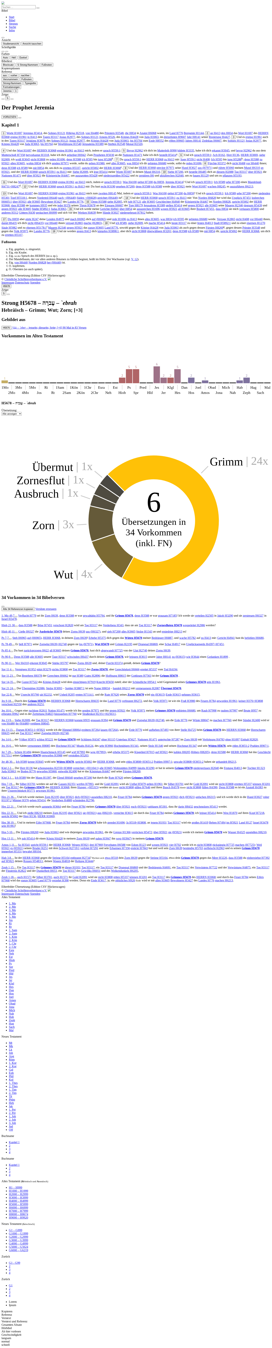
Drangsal (148, 644)
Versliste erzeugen (45, 608)
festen (205, 223)
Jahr (194, 137)
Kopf (256, 812)
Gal (11, 1069)
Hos (11, 993)
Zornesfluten (169, 625)
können (261, 784)
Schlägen (90, 739)
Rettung (84, 861)
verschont (63, 625)
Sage (188, 159)
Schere (22, 752)
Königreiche (57, 175)
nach (67, 197)
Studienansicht (11, 43)
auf (99, 219)
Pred (11, 970)
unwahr (189, 761)
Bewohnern (181, 880)
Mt (10, 1042)
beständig (193, 848)
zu (169, 159)
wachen (216, 186)
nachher (25, 75)
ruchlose (38, 710)
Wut (102, 644)
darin (185, 806)
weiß (22, 159)
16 (70, 209)
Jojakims (35, 140)
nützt (44, 669)
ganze (96, 227)
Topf (18, 197)
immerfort (11, 851)
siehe (114, 201)
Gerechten (57, 675)
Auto (5, 57)
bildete (185, 150)
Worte (14, 133)
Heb (11, 1103)
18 (106, 223)
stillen (142, 787)
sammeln (51, 806)
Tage (59, 656)
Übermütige (33, 688)
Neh (11, 953)
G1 (11, 1285)
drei (96, 844)
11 (4, 182)
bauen (201, 175)
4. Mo (12, 913)
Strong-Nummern (27, 64)
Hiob (12, 960)
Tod (170, 669)
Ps (10, 963)
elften (176, 140)
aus (5, 75)
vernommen (38, 745)
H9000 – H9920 (18, 1217)
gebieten (157, 163)
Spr (11, 966)
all (184, 208)
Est (11, 956)
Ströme (61, 857)
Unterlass (126, 739)
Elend (65, 777)
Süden (87, 197)
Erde (180, 720)
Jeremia (7, 91)
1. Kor (12, 1062)
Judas (58, 208)
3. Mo (12, 910)
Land (176, 133)
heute (179, 223)
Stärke (60, 663)
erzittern (90, 729)
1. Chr (12, 943)
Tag (240, 171)
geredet (116, 822)
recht (108, 186)
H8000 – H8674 (18, 1214)
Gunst (30, 682)
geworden (226, 700)
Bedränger (162, 637)
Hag (11, 1023)
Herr (232, 155)
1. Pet (12, 1109)
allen (17, 163)
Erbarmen (120, 848)
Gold (111, 784)
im (232, 822)
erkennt (38, 663)
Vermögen (25, 669)
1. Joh (12, 1116)
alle (33, 201)
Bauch (171, 787)
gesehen (125, 186)
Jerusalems (93, 144)
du (159, 182)
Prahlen (259, 745)
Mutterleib (167, 150)
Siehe (80, 171)
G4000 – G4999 (18, 1243)
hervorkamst (37, 155)
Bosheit (205, 208)
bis (136, 140)
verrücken (141, 832)
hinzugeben (65, 713)
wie (192, 656)
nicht (38, 159)
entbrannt (80, 857)
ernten (84, 694)
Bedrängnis (159, 867)
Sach (12, 1026)
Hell (14, 57)
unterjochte (169, 739)
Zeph (12, 1020)
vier (175, 844)
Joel (11, 996)
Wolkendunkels (124, 870)
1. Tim (12, 1089)
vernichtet (86, 768)
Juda (151, 137)
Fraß (188, 700)
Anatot (148, 133)
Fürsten (214, 227)
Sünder (251, 720)
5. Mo (12, 916)
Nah (11, 1013)
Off (11, 1129)
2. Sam (13, 933)
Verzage (226, 219)
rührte (226, 167)
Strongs (13, 23)
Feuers (208, 700)
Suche (12, 27)
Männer (20, 800)
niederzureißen (116, 175)
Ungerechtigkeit (21, 790)
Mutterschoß (13, 155)
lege (101, 171)
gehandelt (226, 761)
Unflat (138, 784)
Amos (12, 1000)
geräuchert (46, 212)
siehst (145, 182)
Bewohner (51, 201)
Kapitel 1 (14, 1142)
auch (24, 877)
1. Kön (13, 936)
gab (28, 838)
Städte (41, 208)
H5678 (6, 286)
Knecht (105, 682)
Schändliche (144, 682)
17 (4, 219)
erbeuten (10, 713)
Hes (11, 986)
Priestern (114, 133)
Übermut (171, 688)
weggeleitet (194, 625)
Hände (111, 212)
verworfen (51, 755)
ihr (22, 723)
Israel (9, 618)
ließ (25, 644)
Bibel (12, 20)
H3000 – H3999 (18, 1197)
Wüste (201, 720)
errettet (148, 669)
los (86, 644)
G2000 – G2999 (18, 1236)
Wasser (236, 832)
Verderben (61, 800)
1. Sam (13, 930)
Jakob (225, 615)
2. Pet (12, 1113)
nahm (103, 838)
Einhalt (249, 739)
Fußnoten (47, 64)
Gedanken (217, 656)
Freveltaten (114, 844)
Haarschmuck (53, 752)
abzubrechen (172, 175)
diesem (225, 171)
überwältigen (159, 231)
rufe (134, 201)
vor (252, 163)
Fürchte (217, 163)
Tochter (256, 768)
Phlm (12, 1099)
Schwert (69, 848)
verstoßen (78, 755)
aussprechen (148, 208)
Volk (21, 231)
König (54, 838)
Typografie (30, 83)
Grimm (124, 615)
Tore (136, 205)
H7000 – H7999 (18, 1210)
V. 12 (134, 259)
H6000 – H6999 (18, 1207)
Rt (10, 926)
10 (164, 172)
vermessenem (147, 688)
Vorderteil (47, 197)
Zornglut (53, 644)
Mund (252, 167)
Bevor (135, 150)
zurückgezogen (36, 650)
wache (187, 637)
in (32, 137)
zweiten (107, 193)
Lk (10, 1049)
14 (126, 198)
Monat (134, 144)
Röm (12, 1059)
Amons (107, 137)
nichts (60, 669)
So (24, 844)
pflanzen (232, 175)
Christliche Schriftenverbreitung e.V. (25, 279)
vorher (14, 75)
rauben (229, 710)
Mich (12, 1010)
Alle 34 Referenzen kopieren (18, 609)
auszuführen (241, 186)
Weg (230, 812)
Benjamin (194, 133)
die (130, 133)
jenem (159, 822)
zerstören (146, 175)
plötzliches (125, 880)
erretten (71, 167)
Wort (245, 133)
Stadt (222, 223)
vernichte (123, 812)
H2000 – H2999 (18, 1194)
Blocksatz (8, 64)
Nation (56, 710)
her (54, 262)
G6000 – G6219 (18, 1250)
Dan (11, 990)
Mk (11, 1046)
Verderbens (113, 625)
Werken (87, 212)
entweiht (67, 771)
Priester (251, 227)
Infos (12, 30)
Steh (19, 637)
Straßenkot (99, 713)
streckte (165, 167)
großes (200, 822)
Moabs (84, 745)
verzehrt (60, 880)
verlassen (249, 208)
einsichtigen (84, 682)
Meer (219, 857)
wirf (78, 752)
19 (54, 231)
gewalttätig (94, 615)
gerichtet (107, 197)
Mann (43, 777)
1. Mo (12, 903)
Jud (11, 1126)
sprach (111, 150)
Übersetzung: (9, 410)
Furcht (114, 663)
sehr (106, 745)
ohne (108, 739)
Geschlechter (168, 201)
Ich (216, 159)
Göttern (27, 212)
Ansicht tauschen (32, 43)
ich (87, 159)
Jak (11, 1106)
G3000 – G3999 (18, 1240)
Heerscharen (87, 700)
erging (18, 137)
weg (98, 752)
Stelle (188, 729)
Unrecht (30, 694)
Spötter (75, 688)
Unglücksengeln (205, 644)
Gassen (67, 784)
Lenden (55, 219)
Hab (11, 1016)
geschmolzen (206, 806)
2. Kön (13, 940)
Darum (30, 729)
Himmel (71, 729)
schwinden (78, 656)
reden (57, 159)
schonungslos (55, 768)
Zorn (51, 615)
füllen (209, 787)
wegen (169, 208)
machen (222, 720)
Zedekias (211, 140)
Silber (28, 784)
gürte (32, 219)
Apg (11, 1056)
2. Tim (12, 1092)
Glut (140, 650)
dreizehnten (175, 137)
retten (121, 877)
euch (139, 806)
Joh (11, 1052)
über (255, 171)
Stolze (144, 631)
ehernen (36, 227)
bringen (138, 656)
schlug (45, 739)
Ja (136, 822)
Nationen (132, 155)
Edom (138, 844)
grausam (167, 615)
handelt (121, 688)
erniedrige (172, 631)
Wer (22, 663)
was (133, 163)
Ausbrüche (50, 631)
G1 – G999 (15, 1230)
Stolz (155, 745)
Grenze (122, 832)
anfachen (205, 797)
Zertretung (42, 713)
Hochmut (66, 745)
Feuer (125, 797)
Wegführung (69, 144)
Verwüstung (239, 867)
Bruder (40, 848)
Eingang (114, 205)
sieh (114, 631)
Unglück (241, 197)
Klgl (11, 983)
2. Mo (12, 906)
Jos (11, 920)
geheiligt (76, 155)
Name (102, 688)
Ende (156, 140)
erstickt (139, 848)
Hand (189, 167)
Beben (217, 822)
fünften (116, 144)
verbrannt (132, 700)
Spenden (35, 282)
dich (82, 797)
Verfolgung (213, 739)
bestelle (197, 171)
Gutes (92, 675)
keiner (251, 700)
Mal (11, 1030)
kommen (38, 205)
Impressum (7, 282)
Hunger (88, 787)
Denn (99, 201)
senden (60, 163)
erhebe (121, 752)
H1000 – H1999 (18, 1190)
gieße (35, 812)
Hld (11, 973)
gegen (196, 205)
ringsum (253, 205)
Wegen (80, 844)
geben (38, 800)
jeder (63, 205)
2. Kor (12, 1066)
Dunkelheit (46, 870)
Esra (11, 950)
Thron (87, 205)
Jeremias (32, 133)
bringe (207, 812)
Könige (149, 227)
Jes (10, 976)
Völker (27, 739)
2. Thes (13, 1086)
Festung (233, 768)
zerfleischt (214, 848)
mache (93, 223)
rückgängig (223, 844)
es (16, 848)
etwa (111, 857)
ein (158, 694)
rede (119, 219)
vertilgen (39, 723)
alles (118, 163)
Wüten (133, 637)
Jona (11, 1006)
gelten (154, 784)
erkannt (220, 150)
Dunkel (23, 57)
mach (77, 219)
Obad (12, 1003)
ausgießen (101, 797)
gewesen (45, 790)
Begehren (32, 675)
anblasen (157, 806)
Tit (10, 1096)
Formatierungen (11, 87)
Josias (67, 137)
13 (4, 193)
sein (213, 682)
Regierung (219, 137)
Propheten (103, 155)
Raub (208, 710)
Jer (10, 980)
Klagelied (144, 752)
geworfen (47, 771)
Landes (75, 201)
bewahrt (32, 851)
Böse (45, 625)
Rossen (33, 861)
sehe (233, 182)
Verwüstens (206, 867)
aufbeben (159, 729)
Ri (10, 923)
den (227, 133)
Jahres (193, 140)
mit (38, 167)
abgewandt (112, 650)
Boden (28, 771)
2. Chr (12, 946)
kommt (82, 720)
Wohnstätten (125, 768)
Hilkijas (75, 133)
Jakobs (145, 768)
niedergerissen (206, 768)
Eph (11, 1072)
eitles (240, 745)
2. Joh (12, 1119)
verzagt (74, 223)
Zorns (78, 631)
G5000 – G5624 (18, 1246)
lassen (109, 729)
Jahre (163, 656)
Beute (251, 710)
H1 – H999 (15, 1187)
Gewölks (90, 870)
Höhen (200, 752)
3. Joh (12, 1123)
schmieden (83, 800)
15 (87, 201)
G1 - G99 (14, 1262)
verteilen (204, 615)
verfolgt (89, 848)
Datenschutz (22, 282)
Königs (129, 137)
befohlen (254, 637)
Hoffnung (116, 675)
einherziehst (258, 857)
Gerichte (109, 208)
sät (46, 694)
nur (77, 675)
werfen (84, 784)
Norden (207, 197)
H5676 (6, 327)
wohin (33, 163)
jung (105, 159)
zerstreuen (253, 615)
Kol (11, 1079)
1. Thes (13, 1082)
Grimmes (196, 682)
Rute (112, 694)
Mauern (234, 205)
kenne (36, 761)
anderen (9, 212)
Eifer (43, 822)
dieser (73, 867)
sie (90, 812)
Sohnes (56, 133)
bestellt (167, 155)
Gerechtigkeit (127, 669)
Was (130, 182)
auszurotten (86, 175)
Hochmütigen (126, 745)
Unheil (67, 694)
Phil (11, 1076)
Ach (219, 155)
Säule (9, 227)
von (92, 133)
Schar (172, 644)
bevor (244, 150)
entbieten (185, 710)
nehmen (191, 694)
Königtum (100, 771)
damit (9, 223)
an (215, 133)
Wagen (61, 861)
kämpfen (108, 231)
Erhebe (97, 637)
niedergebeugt (132, 212)
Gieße (26, 631)
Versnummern (10, 79)
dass (18, 205)
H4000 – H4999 (18, 1200)
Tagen (51, 137)
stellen (174, 205)
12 (25, 186)
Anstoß (254, 787)
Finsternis (16, 870)
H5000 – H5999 (18, 1204)
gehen (97, 163)
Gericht (226, 637)
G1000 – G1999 (18, 1233)
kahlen (182, 752)
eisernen (256, 223)
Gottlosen (141, 675)
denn (73, 159)
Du (13, 219)
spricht (90, 167)
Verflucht (27, 615)
